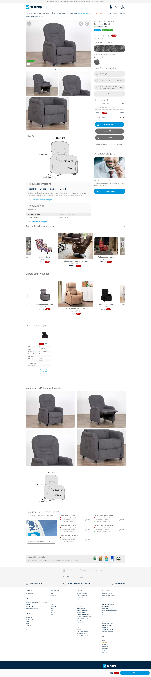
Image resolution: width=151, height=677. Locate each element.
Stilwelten (29, 614)
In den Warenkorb (134, 673)
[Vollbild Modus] (29, 23)
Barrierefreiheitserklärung (108, 657)
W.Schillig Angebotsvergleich (84, 616)
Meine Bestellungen (107, 593)
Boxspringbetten (29, 619)
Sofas (28, 13)
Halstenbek (105, 612)
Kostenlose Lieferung (54, 1)
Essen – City (105, 608)
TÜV (75, 577)
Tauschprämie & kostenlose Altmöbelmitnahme (37, 602)
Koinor (52, 593)
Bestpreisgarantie (81, 612)
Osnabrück (105, 627)
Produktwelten (55, 601)
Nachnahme (85, 570)
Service (116, 13)
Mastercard (63, 570)
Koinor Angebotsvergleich (83, 614)
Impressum (105, 646)
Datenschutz (105, 648)
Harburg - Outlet (106, 619)
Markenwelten (55, 590)
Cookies (104, 650)
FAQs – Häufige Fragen (82, 635)
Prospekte (73, 13)
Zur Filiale (88, 519)
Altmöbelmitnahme (81, 597)
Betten (33, 13)
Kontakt (104, 644)
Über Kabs (122, 13)
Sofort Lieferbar (62, 13)
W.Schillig (53, 595)
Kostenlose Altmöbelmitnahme (70, 1)
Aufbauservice (80, 600)
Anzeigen (43, 371)
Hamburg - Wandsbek (107, 617)
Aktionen (81, 13)
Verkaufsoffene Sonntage (32, 608)
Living (27, 627)
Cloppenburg (105, 606)
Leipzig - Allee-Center (107, 623)
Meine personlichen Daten (108, 595)
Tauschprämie (29, 593)
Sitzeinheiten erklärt (81, 633)
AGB (103, 655)
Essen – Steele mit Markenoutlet (109, 610)
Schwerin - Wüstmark (107, 631)
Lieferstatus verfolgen (82, 593)
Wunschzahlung (81, 608)
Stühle (53, 13)
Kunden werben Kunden (82, 618)
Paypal (53, 570)
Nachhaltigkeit (80, 629)
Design (27, 623)
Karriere (104, 640)
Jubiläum (104, 642)
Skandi (27, 630)
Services (79, 590)
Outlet (88, 13)
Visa (96, 570)
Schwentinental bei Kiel (107, 629)
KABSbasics (28, 625)
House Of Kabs (98, 13)
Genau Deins (80, 620)
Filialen (110, 13)
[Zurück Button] (27, 248)
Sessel (39, 13)
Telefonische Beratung (82, 604)
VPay (100, 570)
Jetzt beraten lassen (99, 1)
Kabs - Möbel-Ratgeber (82, 631)
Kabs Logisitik (66, 577)
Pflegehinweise (80, 625)
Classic (27, 621)
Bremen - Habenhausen (108, 604)
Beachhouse (29, 617)
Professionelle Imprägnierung (84, 623)
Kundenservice (80, 602)
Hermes (84, 577)
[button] (55, 69)
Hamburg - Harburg (107, 615)
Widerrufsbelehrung (107, 653)
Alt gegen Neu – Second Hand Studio (86, 627)
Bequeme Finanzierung (82, 610)
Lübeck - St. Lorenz (107, 625)
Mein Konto (105, 590)
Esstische (46, 13)
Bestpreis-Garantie (85, 1)
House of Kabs (105, 621)
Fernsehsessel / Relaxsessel (36, 16)
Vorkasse (72, 570)
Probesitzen (79, 606)
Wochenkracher (29, 606)
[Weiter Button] (123, 248)
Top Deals (28, 604)
